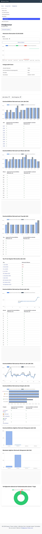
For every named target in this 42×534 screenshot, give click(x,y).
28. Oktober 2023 (6, 282)
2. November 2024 (7, 275)
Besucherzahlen (5, 21)
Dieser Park (4, 10)
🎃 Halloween (6, 414)
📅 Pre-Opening (6, 416)
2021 (4, 135)
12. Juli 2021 (5, 269)
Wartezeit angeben (6, 29)
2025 (4, 143)
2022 (4, 137)
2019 (4, 130)
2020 (4, 132)
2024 (4, 141)
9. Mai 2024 (5, 277)
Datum (3, 36)
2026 (4, 146)
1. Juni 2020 (5, 264)
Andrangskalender (5, 14)
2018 (4, 128)
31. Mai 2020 (5, 266)
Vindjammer (5, 19)
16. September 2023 (7, 284)
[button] (40, 1)
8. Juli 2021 (5, 271)
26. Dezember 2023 (7, 280)
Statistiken (4, 16)
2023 (4, 139)
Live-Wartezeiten (5, 12)
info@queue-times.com (27, 528)
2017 (4, 126)
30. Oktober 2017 (6, 273)
